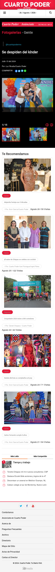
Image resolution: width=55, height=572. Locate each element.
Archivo (5, 535)
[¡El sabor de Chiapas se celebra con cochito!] (27, 232)
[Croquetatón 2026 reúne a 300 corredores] (27, 291)
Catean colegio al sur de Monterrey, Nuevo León (27, 484)
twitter (21, 510)
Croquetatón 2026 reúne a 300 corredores (19, 319)
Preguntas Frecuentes (11, 529)
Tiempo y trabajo (21, 462)
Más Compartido (40, 456)
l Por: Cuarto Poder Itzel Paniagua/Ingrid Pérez (21, 266)
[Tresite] (28, 568)
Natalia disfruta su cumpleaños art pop (18, 378)
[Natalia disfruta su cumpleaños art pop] (27, 350)
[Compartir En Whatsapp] (25, 71)
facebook (27, 510)
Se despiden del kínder (20, 52)
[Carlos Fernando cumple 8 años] (27, 407)
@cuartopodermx (13, 44)
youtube (33, 510)
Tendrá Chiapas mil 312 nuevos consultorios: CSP (27, 471)
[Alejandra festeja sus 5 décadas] (27, 174)
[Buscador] (50, 13)
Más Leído (15, 456)
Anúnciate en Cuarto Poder (14, 518)
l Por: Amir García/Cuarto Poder (16, 209)
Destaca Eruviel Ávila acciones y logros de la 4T (26, 476)
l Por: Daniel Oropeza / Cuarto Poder (18, 325)
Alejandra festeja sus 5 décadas (15, 202)
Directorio (6, 540)
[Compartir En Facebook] (16, 71)
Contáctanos (7, 512)
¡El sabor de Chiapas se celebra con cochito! (20, 259)
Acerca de (6, 523)
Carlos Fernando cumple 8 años (15, 435)
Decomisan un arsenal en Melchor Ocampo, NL (26, 480)
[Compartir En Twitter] (19, 71)
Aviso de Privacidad (11, 552)
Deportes (7, 312)
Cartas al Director (10, 557)
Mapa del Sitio (8, 546)
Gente (28, 32)
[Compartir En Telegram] (22, 71)
